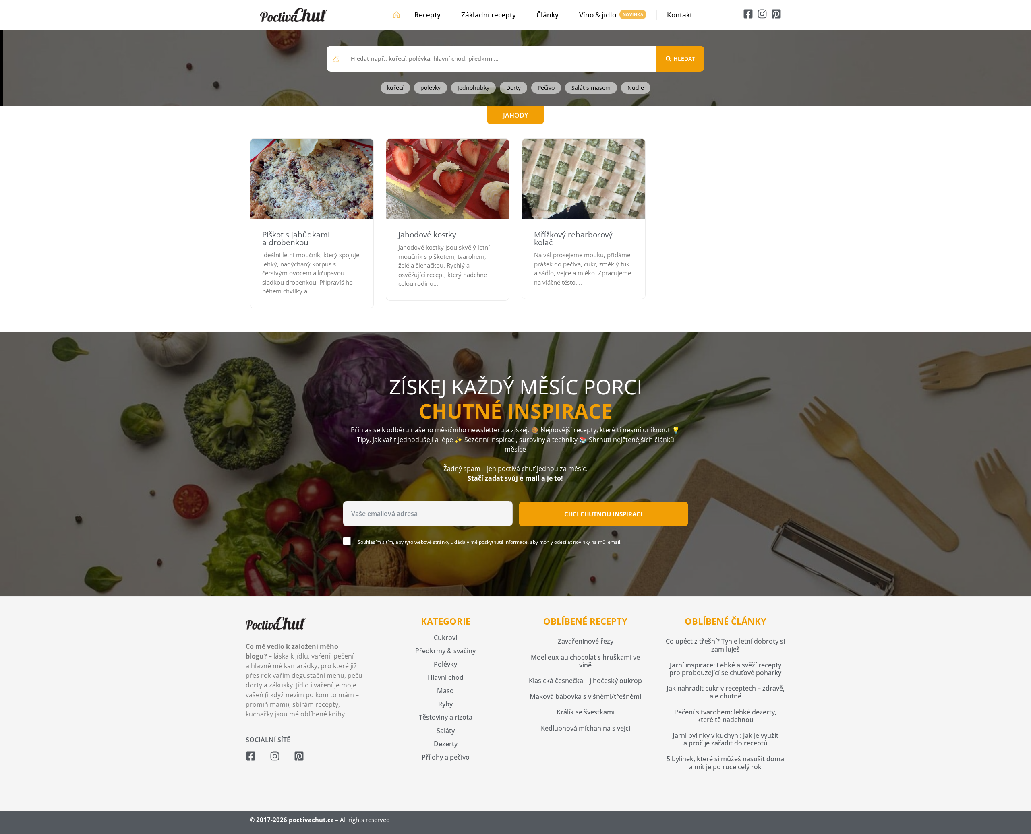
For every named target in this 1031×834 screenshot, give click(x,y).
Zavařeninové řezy (585, 641)
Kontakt (679, 14)
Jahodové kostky (427, 234)
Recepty (427, 14)
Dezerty (446, 744)
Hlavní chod (446, 677)
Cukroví (445, 638)
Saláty (446, 731)
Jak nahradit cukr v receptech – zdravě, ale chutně (726, 692)
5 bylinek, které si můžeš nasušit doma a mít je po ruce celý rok (725, 762)
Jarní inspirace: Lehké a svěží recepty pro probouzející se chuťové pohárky (725, 669)
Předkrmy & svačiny (445, 651)
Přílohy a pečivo (446, 757)
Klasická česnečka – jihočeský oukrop (585, 680)
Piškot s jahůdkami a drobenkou (296, 238)
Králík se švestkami (586, 712)
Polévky (445, 664)
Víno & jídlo (597, 14)
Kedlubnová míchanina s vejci (585, 728)
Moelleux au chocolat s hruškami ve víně (585, 661)
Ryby (445, 704)
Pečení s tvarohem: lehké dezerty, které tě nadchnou (725, 716)
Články (547, 14)
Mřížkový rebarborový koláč (573, 238)
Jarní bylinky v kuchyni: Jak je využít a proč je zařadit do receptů (725, 739)
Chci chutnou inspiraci (603, 514)
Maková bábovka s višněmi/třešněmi (585, 696)
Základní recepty (488, 14)
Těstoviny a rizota (445, 717)
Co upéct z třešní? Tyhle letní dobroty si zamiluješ (725, 645)
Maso (445, 691)
